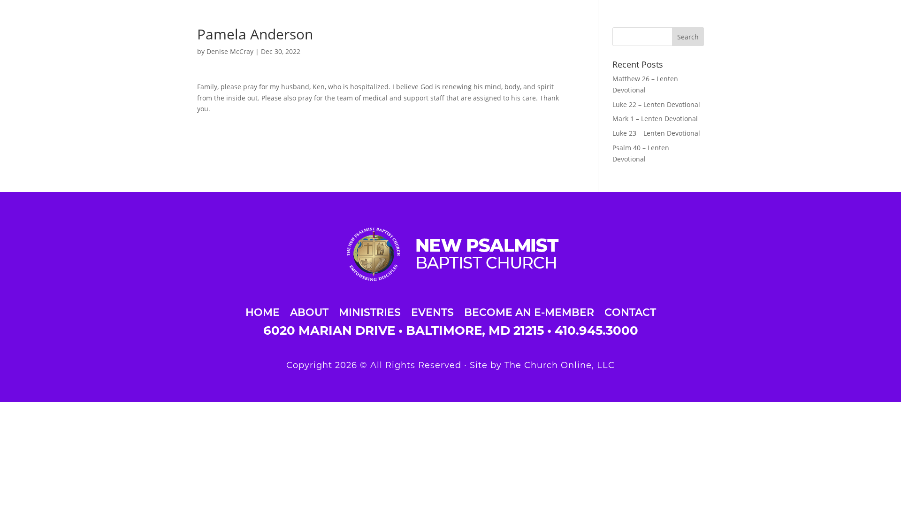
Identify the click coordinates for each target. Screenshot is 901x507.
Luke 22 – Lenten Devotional (656, 104)
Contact (630, 311)
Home (262, 311)
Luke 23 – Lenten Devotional (656, 133)
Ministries (370, 311)
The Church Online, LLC (559, 365)
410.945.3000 (596, 330)
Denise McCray (229, 51)
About (309, 311)
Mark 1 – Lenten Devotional (655, 118)
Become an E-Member (529, 311)
